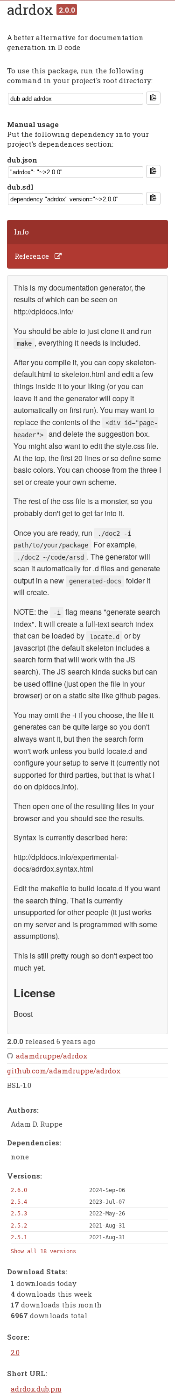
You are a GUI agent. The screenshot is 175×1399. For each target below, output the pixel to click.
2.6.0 (19, 1190)
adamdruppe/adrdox (51, 1055)
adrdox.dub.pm (36, 1388)
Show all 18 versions (43, 1251)
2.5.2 (19, 1225)
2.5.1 (19, 1237)
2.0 (15, 1352)
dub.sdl (20, 187)
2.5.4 (19, 1202)
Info (21, 231)
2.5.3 (19, 1213)
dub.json (22, 159)
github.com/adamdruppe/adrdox (63, 1070)
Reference (31, 256)
